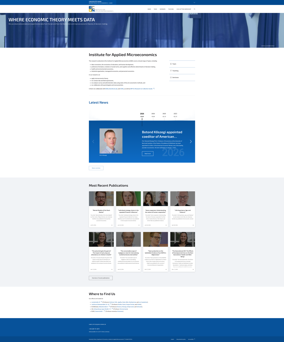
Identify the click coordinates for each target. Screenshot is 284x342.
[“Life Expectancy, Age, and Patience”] (193, 225)
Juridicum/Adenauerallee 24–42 (100, 304)
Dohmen (111, 302)
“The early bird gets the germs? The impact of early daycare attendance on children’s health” (101, 253)
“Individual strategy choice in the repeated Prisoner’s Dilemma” (128, 211)
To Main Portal (128, 339)
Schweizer (120, 311)
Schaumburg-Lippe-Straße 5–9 (102, 309)
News (149, 9)
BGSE (107, 89)
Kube (123, 302)
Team (155, 9)
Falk (116, 302)
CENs (122, 89)
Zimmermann (123, 309)
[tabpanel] (142, 30)
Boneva (119, 306)
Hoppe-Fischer (130, 304)
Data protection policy (181, 339)
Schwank (139, 306)
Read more (148, 153)
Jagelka (119, 302)
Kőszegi (124, 306)
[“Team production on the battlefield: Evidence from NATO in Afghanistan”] (165, 269)
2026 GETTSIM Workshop (184, 9)
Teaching (171, 9)
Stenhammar (132, 302)
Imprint (172, 339)
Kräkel (139, 304)
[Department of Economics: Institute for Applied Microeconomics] (101, 9)
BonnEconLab (113, 89)
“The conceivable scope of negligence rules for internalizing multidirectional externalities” (128, 253)
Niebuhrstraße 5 (103, 306)
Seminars (162, 9)
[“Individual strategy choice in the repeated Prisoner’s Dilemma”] (138, 225)
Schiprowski (130, 306)
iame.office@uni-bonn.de (97, 324)
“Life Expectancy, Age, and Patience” (183, 211)
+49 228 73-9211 (94, 329)
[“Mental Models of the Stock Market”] (111, 225)
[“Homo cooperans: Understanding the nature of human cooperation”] (165, 225)
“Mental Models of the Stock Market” (101, 211)
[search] (194, 10)
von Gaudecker (143, 302)
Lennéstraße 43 (95, 302)
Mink (127, 302)
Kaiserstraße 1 (99, 311)
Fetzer (124, 304)
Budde (120, 304)
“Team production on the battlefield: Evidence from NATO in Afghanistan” (155, 253)
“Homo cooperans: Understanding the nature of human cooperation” (155, 211)
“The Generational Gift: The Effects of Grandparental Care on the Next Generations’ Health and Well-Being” (182, 253)
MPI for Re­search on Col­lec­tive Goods (141, 89)
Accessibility (190, 339)
